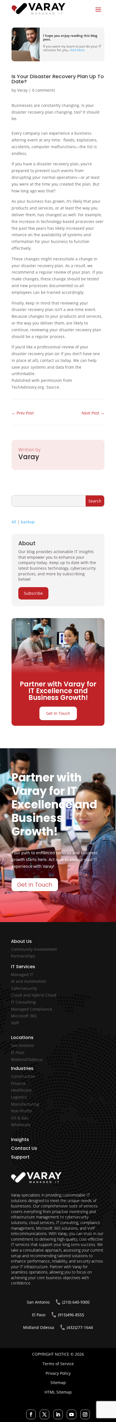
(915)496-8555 (71, 1314)
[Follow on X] (44, 1414)
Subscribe (33, 593)
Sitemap (58, 1382)
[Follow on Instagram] (85, 1414)
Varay (22, 90)
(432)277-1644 (80, 1327)
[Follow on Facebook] (31, 1414)
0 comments (43, 90)
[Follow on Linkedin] (58, 1414)
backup (28, 521)
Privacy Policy (58, 1373)
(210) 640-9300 (76, 1302)
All (14, 521)
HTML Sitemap (58, 1392)
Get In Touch (58, 713)
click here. (77, 50)
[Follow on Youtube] (71, 1414)
